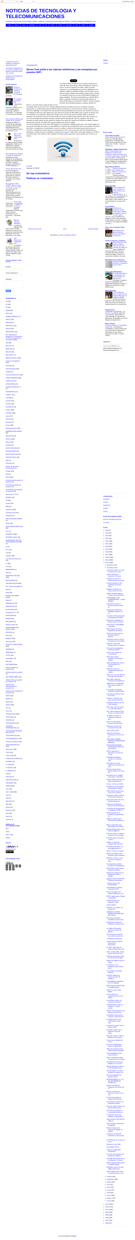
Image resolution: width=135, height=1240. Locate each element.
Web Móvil (9, 801)
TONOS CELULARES (12, 758)
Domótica (9, 422)
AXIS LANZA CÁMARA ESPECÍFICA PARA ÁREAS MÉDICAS (116, 740)
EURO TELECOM (11, 448)
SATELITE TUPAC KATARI (14, 644)
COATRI (8, 372)
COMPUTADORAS (11, 378)
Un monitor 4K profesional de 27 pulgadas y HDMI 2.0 (116, 809)
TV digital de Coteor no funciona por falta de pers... (114, 717)
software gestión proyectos (14, 672)
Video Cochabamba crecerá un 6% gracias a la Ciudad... (115, 664)
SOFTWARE (9, 664)
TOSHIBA (9, 761)
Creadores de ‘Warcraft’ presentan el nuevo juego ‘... (115, 1135)
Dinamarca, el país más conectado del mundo (114, 726)
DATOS (8, 419)
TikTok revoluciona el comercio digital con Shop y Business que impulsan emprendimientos (119, 191)
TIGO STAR (9, 755)
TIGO (76, 25)
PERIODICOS (10, 603)
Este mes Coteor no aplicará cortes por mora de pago (115, 834)
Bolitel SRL (9, 349)
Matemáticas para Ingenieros (115, 260)
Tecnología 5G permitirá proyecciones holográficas (115, 864)
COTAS (60, 25)
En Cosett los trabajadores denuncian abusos (115, 649)
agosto (109, 1182)
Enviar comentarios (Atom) (67, 235)
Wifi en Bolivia (110, 323)
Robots (17, 25)
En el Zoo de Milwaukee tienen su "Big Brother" (114, 1045)
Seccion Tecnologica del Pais (112, 519)
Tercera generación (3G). (14, 168)
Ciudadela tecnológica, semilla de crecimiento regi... (114, 758)
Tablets (8, 705)
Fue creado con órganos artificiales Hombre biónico (116, 690)
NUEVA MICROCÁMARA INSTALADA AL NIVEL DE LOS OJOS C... (115, 746)
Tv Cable (8, 764)
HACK (24, 25)
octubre (109, 1176)
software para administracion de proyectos (11, 686)
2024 (107, 535)
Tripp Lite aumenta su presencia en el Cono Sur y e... (115, 734)
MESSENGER (10, 569)
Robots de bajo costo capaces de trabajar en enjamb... (114, 1129)
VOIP (7, 798)
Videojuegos (9, 783)
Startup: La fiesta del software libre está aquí (115, 843)
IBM (7, 506)
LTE (7, 566)
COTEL (53, 25)
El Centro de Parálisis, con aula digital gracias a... (115, 847)
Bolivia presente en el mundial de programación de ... (115, 814)
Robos (8, 635)
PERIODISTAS (10, 606)
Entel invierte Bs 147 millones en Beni (113, 901)
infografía (9, 515)
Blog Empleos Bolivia (112, 166)
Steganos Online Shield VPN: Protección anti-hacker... (116, 879)
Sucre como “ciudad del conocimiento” (114, 653)
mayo (109, 1190)
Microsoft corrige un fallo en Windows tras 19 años (115, 1036)
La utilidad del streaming (114, 938)
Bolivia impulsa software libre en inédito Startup (116, 986)
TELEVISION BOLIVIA (13, 744)
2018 (107, 552)
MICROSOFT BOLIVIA (13, 575)
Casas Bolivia (109, 206)
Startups (8, 702)
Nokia (7, 592)
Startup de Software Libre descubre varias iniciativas (115, 854)
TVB (7, 774)
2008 (107, 1217)
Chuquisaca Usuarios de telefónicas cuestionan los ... (115, 923)
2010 (107, 1212)
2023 (107, 538)
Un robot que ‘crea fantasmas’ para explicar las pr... (115, 966)
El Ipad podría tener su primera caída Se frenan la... (115, 605)
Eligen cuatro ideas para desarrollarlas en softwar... (116, 825)
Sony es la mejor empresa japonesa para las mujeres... (115, 635)
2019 (107, 549)
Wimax (8, 807)
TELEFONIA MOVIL (12, 738)
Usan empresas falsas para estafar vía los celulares (14, 119)
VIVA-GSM (68, 25)
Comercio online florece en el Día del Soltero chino (116, 1107)
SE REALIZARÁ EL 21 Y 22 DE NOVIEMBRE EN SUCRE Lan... (115, 1081)
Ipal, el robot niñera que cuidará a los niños (18, 136)
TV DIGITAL (9, 767)
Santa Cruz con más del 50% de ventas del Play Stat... (116, 675)
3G (7, 301)
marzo (109, 1195)
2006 (107, 1223)
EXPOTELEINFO (11, 457)
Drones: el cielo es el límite (115, 784)
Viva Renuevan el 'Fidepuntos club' (18, 241)
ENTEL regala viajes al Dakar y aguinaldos (116, 897)
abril (108, 1192)
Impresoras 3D (10, 512)
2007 (107, 1220)
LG (7, 563)
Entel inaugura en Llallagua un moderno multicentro (14, 154)
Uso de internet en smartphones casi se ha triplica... (115, 995)
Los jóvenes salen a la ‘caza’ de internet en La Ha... (115, 570)
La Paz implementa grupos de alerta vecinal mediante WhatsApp (120, 294)
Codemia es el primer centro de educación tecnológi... (115, 957)
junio (108, 1187)
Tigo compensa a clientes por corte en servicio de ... (115, 935)
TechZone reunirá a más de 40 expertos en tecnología (115, 640)
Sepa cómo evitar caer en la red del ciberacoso (115, 800)
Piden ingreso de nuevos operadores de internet (114, 629)
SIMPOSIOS (9, 652)
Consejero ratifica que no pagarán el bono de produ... (114, 1031)
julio (108, 1184)
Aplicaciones (10, 325)
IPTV (7, 549)
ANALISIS (9, 322)
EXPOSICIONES (11, 451)
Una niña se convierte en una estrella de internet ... (115, 1111)
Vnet (7, 795)
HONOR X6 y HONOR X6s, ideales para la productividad (14, 77)
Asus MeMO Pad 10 (113, 1147)
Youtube (8, 819)
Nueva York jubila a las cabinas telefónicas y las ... (116, 892)
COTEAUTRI (10, 407)
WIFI (7, 804)
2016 (107, 557)
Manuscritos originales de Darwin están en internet (115, 621)
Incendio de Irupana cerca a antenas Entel (115, 1026)
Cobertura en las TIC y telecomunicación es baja (115, 579)
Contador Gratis (11, 849)
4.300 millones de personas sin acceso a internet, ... (115, 791)
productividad (10, 609)
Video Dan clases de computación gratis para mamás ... (115, 670)
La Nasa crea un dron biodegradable (113, 884)
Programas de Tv (11, 612)
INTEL (8, 523)
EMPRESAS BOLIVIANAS (14, 431)
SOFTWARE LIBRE (12, 677)
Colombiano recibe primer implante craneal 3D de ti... (116, 1015)
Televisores (9, 749)
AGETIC (8, 319)
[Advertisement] (65, 43)
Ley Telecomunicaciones (13, 559)
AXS (40, 25)
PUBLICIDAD (10, 615)
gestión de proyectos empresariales (12, 467)
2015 (107, 560)
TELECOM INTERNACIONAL (11, 727)
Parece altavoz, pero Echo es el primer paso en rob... (116, 1172)
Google (8, 471)
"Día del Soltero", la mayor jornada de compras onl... (115, 1071)
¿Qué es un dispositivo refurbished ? (114, 1150)
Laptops (8, 555)
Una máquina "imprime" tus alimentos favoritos (115, 1102)
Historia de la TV (11, 494)
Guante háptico (111, 905)
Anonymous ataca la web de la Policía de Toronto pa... (115, 796)
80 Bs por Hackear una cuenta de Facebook (18, 89)
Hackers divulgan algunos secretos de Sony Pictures (115, 594)
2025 (107, 533)
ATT (46, 25)
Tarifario (105, 63)
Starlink (8, 699)
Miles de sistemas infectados (17, 221)
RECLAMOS (9, 621)
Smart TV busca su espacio (115, 851)
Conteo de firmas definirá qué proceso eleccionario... (114, 943)
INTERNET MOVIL (11, 537)
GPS (7, 474)
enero (109, 1201)
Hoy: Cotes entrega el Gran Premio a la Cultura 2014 (115, 712)
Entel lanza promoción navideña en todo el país (115, 918)
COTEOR (9, 413)
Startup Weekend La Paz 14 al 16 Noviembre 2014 (115, 1067)
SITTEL (8, 655)
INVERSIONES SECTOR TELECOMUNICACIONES (14, 541)
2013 (107, 1204)
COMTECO (9, 381)
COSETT (8, 395)
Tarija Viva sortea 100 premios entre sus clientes (115, 644)
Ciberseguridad (10, 369)
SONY (8, 695)
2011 (107, 1209)
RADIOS (8, 618)
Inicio (64, 229)
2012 (107, 1207)
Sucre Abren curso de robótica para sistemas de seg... (115, 764)
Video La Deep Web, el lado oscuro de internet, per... (115, 952)
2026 (107, 530)
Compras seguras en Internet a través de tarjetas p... (113, 976)
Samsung (9, 641)
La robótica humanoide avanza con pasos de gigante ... (114, 929)
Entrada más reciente (34, 229)
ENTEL (83, 25)
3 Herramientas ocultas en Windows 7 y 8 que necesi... (115, 1006)
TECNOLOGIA (10, 714)
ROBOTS (9, 638)
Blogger (74, 1236)
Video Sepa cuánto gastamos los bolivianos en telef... (115, 658)
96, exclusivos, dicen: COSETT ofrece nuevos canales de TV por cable (13, 185)
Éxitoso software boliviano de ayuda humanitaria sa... (116, 780)
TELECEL (9, 720)
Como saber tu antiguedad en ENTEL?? (18, 203)
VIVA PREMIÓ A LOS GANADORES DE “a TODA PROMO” (116, 599)
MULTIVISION (10, 580)
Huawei (8, 503)
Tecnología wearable (112, 135)
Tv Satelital (9, 770)
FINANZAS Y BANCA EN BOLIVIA (116, 149)
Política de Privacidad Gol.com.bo (115, 137)
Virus (7, 789)
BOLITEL (8, 346)
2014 (107, 562)
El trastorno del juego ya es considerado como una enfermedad (120, 275)
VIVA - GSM (9, 792)
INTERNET (32, 25)
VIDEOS (8, 786)
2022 (107, 541)
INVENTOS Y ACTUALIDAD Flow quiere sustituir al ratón (115, 685)
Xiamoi (8, 816)
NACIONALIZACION (12, 583)
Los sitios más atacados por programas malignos (115, 1155)
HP (7, 500)
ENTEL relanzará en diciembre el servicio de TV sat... (115, 752)
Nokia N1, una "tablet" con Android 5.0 (115, 908)
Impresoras (9, 509)
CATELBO (9, 365)
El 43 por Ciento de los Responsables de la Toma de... (115, 770)
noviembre (110, 567)
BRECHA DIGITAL (11, 358)
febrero (109, 1198)
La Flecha (106, 522)
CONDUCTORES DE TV (13, 387)
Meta (7, 572)
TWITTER (9, 776)
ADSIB (8, 310)
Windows (8, 810)
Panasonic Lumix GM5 (114, 1144)
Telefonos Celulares (12, 741)
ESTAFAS (9, 445)
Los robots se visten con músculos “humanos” (114, 1001)
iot (6, 546)
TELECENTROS (11, 723)
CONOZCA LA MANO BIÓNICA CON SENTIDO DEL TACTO (115, 913)
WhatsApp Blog (110, 290)
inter (7, 531)
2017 (107, 554)
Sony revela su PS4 (113, 730)
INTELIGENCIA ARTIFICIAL (14, 526)
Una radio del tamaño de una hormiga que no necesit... (116, 1159)
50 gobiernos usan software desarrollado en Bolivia (115, 787)
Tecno (7, 711)
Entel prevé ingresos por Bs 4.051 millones (115, 703)
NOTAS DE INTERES (12, 595)
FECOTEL (9, 463)
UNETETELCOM (11, 780)
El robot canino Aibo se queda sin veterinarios (114, 1098)
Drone (8, 425)
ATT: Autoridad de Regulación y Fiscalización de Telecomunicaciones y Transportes (14, 337)
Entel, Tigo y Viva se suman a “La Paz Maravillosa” (115, 707)
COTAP (8, 401)
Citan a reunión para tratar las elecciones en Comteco (116, 1058)
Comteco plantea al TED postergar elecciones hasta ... (114, 584)
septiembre (110, 1179)
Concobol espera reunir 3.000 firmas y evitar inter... (114, 1021)
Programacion (110, 310)
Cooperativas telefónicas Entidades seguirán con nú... (115, 611)
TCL (7, 708)
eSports (8, 442)
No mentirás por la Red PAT (17, 100)
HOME (9, 25)
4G (7, 304)
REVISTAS (9, 632)
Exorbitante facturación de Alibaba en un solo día (115, 1062)
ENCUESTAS (10, 436)
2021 (107, 544)
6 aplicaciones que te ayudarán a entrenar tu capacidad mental (13, 63)
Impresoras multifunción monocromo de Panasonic (115, 805)
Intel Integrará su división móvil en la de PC (114, 888)
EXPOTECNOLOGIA (12, 454)
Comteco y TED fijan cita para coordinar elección (115, 699)
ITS (7, 553)
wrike (7, 813)
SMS (7, 661)
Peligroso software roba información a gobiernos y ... (115, 820)
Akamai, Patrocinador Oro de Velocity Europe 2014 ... (116, 1011)
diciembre (110, 565)
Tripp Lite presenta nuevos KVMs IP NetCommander (115, 1049)
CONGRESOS (10, 391)
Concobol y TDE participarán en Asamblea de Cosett (116, 616)
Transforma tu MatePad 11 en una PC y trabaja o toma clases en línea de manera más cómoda (14, 70)
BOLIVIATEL (10, 355)
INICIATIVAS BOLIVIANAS (14, 518)
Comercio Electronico (12, 375)
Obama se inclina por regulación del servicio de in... (115, 1087)
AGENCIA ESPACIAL (12, 316)
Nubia (7, 600)
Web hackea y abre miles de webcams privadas (115, 869)
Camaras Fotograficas (13, 361)
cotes (7, 416)
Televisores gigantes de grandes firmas (114, 1075)
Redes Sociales (10, 624)
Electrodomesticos (11, 428)
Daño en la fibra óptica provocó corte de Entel (114, 722)
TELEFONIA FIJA (11, 735)
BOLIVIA (8, 352)
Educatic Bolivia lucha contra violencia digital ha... (115, 830)
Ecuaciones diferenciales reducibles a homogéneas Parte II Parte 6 (120, 263)
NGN (7, 589)
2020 (107, 546)
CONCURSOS (10, 384)
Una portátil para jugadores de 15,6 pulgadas (115, 982)
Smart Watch (10, 658)
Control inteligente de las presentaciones (114, 1054)
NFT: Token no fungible (13, 586)
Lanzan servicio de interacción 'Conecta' (114, 575)
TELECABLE (10, 717)
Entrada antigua (93, 229)
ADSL (7, 313)
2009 (107, 1215)
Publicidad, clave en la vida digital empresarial (115, 1168)
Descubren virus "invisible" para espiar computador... (115, 776)
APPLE (8, 328)
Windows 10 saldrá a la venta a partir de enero (114, 590)
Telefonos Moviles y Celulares (115, 240)
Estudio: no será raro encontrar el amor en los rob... (115, 1093)
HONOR (91, 25)
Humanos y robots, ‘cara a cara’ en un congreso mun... (115, 859)
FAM (7, 460)
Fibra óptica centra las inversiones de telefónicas (115, 680)
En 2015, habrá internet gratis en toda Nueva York (115, 948)
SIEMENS (9, 649)
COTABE (8, 398)
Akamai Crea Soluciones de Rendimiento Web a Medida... (115, 874)
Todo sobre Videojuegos (113, 271)
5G (7, 307)
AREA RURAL (10, 331)
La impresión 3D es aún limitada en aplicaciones (115, 1115)
